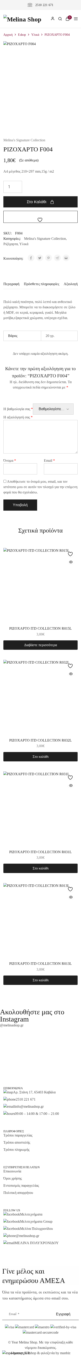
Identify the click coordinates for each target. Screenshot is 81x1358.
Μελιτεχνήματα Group (36, 1221)
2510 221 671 (44, 5)
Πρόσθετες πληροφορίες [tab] (41, 284)
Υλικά (35, 34)
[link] (60, 19)
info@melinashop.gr (29, 1106)
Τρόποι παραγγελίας (17, 1135)
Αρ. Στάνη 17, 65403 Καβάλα (34, 1092)
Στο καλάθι (36, 202)
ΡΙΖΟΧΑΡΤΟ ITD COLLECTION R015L (40, 628)
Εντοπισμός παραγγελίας (21, 1185)
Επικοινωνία (12, 1171)
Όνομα (9, 460)
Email (49, 460)
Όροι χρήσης (12, 1178)
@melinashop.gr (11, 1025)
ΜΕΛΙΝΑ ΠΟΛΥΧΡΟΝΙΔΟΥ (37, 1243)
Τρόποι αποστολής (16, 1142)
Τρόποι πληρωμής (16, 1149)
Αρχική (8, 34)
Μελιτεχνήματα (31, 1214)
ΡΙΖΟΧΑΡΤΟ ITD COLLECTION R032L (40, 740)
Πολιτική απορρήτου (18, 1193)
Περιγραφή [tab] (11, 284)
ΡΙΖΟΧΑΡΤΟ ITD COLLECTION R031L (40, 852)
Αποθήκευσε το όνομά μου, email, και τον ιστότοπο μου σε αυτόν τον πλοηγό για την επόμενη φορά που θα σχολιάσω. (40, 487)
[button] (40, 756)
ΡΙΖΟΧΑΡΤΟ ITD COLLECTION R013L (40, 963)
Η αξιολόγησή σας (18, 417)
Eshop (22, 34)
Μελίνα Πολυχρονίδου (36, 1229)
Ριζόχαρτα (10, 244)
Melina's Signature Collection (24, 140)
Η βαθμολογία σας (18, 409)
